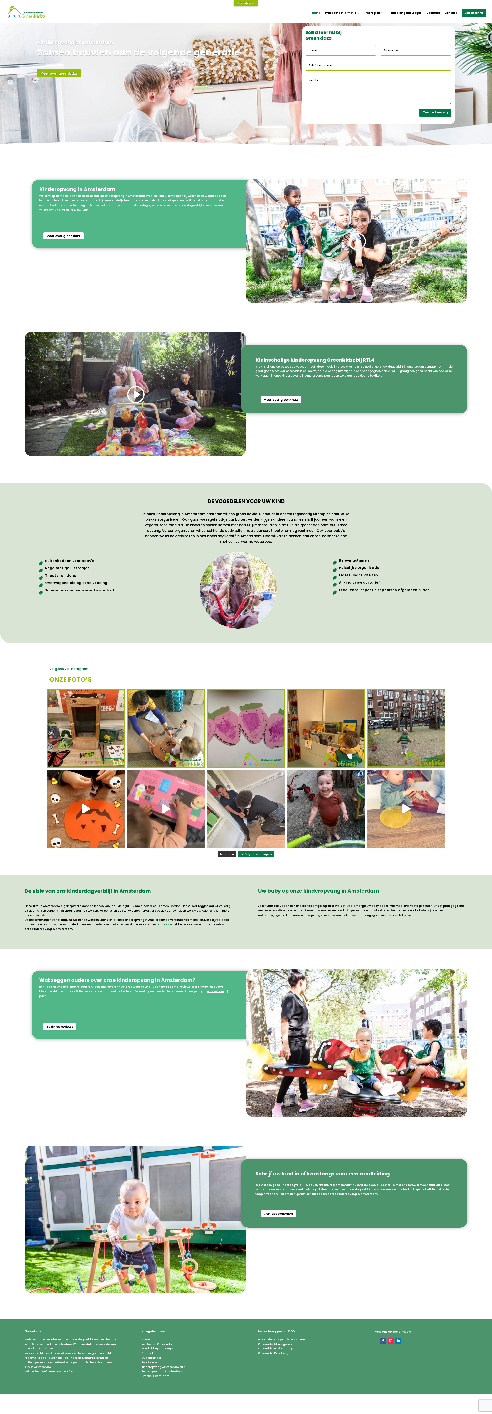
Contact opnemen (278, 1213)
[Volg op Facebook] (383, 1341)
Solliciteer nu (474, 13)
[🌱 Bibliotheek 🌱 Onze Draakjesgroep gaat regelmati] (326, 728)
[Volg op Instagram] (391, 1341)
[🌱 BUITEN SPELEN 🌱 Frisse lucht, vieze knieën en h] (406, 728)
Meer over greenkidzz (59, 84)
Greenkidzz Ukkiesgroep (275, 1344)
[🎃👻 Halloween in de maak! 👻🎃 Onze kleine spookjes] (86, 809)
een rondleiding (301, 1189)
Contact (451, 13)
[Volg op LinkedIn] (398, 1341)
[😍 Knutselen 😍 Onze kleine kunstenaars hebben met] (246, 728)
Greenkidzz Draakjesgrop (275, 1353)
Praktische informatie (340, 13)
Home (316, 13)
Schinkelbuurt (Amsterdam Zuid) (80, 200)
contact (312, 1194)
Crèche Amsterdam (155, 1376)
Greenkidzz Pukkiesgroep (275, 1348)
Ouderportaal (151, 1358)
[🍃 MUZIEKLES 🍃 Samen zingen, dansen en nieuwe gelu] (166, 728)
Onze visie (165, 924)
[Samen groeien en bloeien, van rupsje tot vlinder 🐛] (86, 728)
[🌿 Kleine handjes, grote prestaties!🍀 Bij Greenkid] (406, 809)
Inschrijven (372, 13)
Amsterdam (215, 991)
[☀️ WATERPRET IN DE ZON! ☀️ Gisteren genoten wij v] (326, 809)
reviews (185, 987)
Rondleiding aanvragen (405, 13)
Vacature (433, 13)
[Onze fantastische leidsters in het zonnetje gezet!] (246, 809)
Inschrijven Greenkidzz (156, 1344)
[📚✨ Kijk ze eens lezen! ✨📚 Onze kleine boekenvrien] (166, 809)
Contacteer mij (435, 125)
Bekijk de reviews (60, 1027)
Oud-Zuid (435, 1185)
